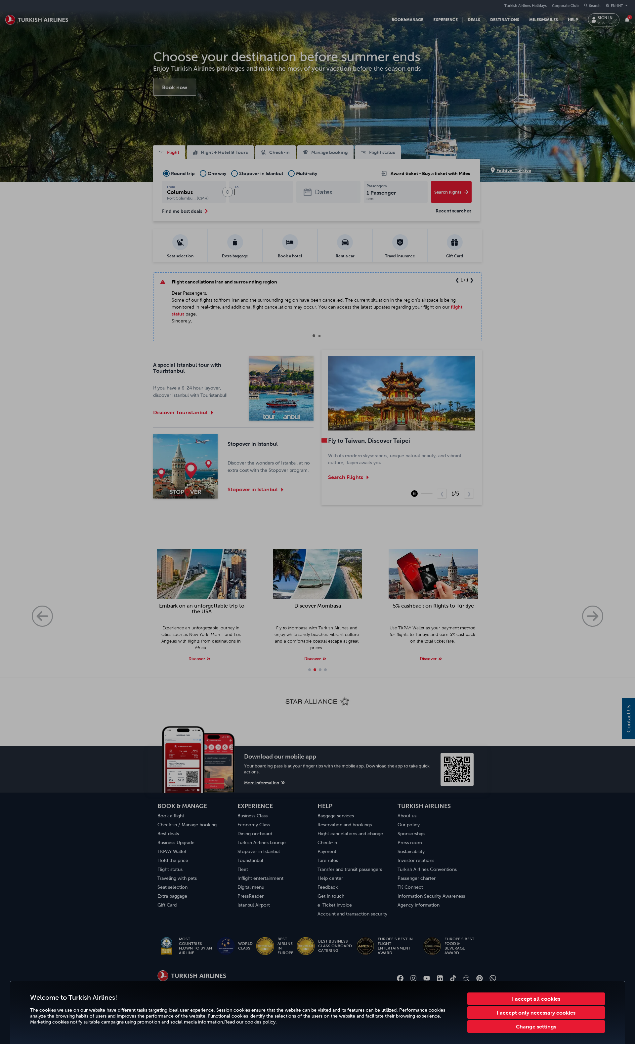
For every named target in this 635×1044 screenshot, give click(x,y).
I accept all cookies (536, 999)
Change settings (536, 1026)
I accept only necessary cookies (536, 1013)
